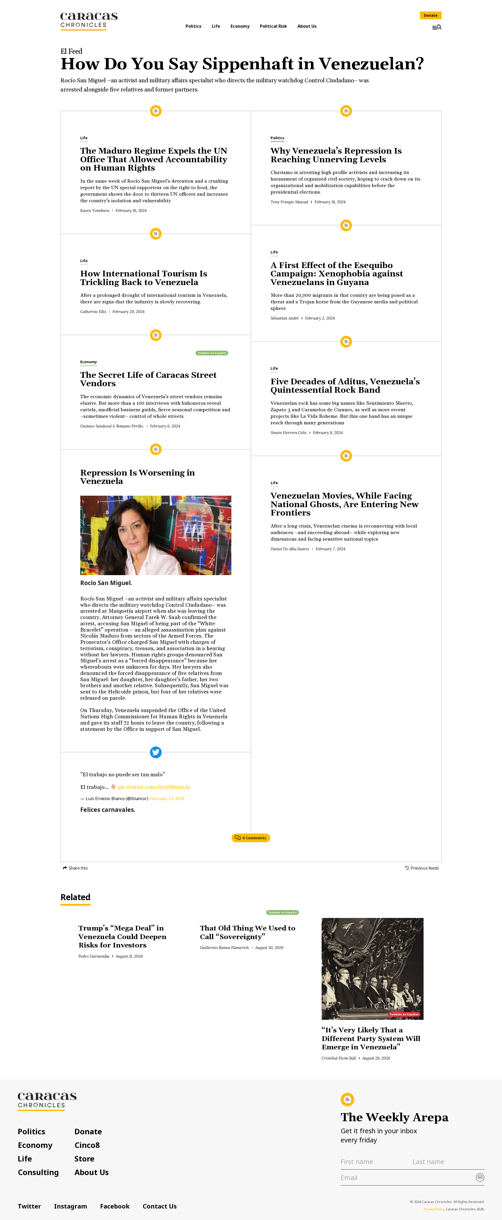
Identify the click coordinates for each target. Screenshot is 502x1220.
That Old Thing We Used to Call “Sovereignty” (247, 932)
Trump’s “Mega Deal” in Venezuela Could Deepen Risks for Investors (122, 937)
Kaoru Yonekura (94, 210)
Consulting (38, 1172)
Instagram (70, 1206)
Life (216, 26)
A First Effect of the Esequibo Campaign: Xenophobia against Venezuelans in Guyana (337, 274)
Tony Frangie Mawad (289, 201)
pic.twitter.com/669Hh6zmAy (154, 787)
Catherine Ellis (93, 311)
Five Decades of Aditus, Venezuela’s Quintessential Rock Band (345, 386)
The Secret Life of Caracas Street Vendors (148, 379)
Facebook (115, 1206)
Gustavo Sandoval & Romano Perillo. (112, 426)
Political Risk (273, 26)
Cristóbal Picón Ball (339, 1058)
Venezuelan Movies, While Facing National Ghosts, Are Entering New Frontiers (345, 504)
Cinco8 (87, 1145)
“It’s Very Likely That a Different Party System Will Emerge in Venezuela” (371, 1039)
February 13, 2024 (166, 798)
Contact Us (160, 1206)
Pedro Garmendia (93, 956)
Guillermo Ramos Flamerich (224, 947)
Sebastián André (285, 318)
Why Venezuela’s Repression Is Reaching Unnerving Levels (336, 155)
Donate (431, 15)
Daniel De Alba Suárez (290, 548)
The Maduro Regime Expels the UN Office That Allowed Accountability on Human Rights (153, 160)
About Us (307, 26)
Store (84, 1158)
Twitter (29, 1206)
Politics (193, 26)
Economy (240, 26)
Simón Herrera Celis (288, 432)
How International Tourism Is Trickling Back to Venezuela (143, 278)
